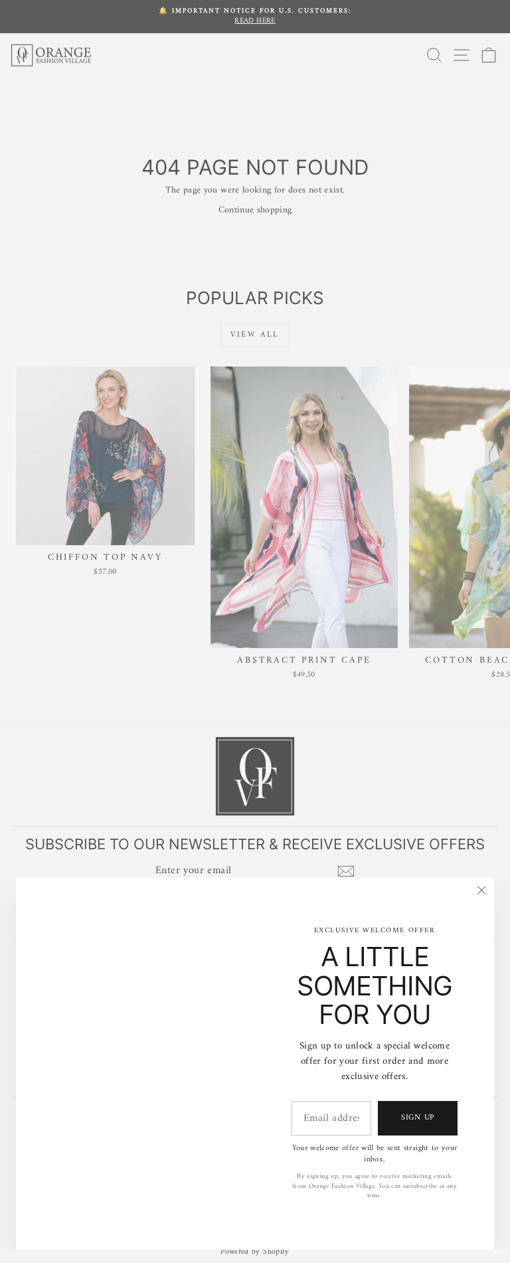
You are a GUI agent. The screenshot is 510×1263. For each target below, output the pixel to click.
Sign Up (417, 1118)
